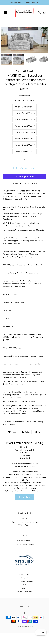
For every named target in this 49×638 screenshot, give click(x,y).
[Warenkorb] (44, 12)
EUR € (22, 606)
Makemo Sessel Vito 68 (24, 138)
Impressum (24, 588)
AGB (24, 584)
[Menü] (5, 12)
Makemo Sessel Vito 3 (24, 100)
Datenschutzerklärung (24, 581)
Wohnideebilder (27, 626)
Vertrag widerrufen (24, 591)
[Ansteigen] (29, 160)
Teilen (27, 432)
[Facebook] (24, 613)
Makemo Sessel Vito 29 (24, 119)
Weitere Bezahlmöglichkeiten (24, 183)
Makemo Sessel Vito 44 (24, 132)
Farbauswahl (24, 96)
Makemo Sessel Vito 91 (24, 151)
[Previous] (2, 39)
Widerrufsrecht (24, 525)
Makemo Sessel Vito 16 (24, 107)
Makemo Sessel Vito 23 (24, 113)
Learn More (24, 497)
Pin (39, 432)
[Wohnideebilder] (24, 12)
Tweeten (13, 432)
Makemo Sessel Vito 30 (24, 126)
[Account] (39, 12)
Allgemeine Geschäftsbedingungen (24, 522)
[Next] (46, 39)
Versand (24, 578)
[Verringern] (20, 160)
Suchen (25, 518)
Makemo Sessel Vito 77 (24, 145)
